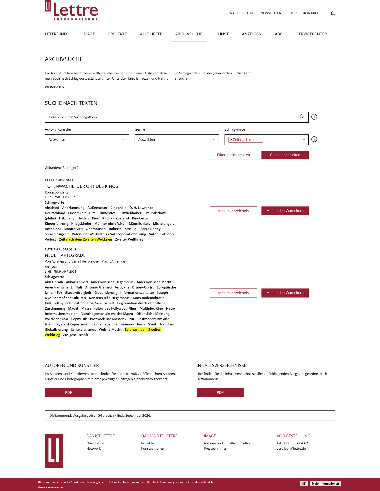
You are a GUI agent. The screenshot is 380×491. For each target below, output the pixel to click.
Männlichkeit (139, 223)
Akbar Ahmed (77, 282)
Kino (95, 218)
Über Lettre (95, 443)
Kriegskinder (81, 223)
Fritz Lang (66, 218)
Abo (279, 34)
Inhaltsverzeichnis (233, 210)
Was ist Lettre (241, 13)
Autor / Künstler (58, 129)
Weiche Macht (110, 329)
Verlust (50, 239)
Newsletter (271, 13)
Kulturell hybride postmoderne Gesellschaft (79, 303)
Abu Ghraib (54, 282)
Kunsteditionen (152, 448)
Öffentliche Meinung (153, 313)
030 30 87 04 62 (295, 443)
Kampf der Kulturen (70, 298)
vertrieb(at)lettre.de (291, 448)
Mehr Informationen (325, 483)
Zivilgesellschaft (75, 334)
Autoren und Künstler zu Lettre (227, 443)
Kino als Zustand (115, 218)
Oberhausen (96, 228)
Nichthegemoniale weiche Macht (107, 313)
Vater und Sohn (161, 234)
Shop (292, 13)
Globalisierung (105, 292)
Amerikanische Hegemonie (112, 282)
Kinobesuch (141, 218)
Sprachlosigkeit (57, 234)
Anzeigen (252, 34)
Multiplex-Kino (151, 308)
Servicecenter (311, 34)
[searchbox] (87, 139)
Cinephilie (118, 207)
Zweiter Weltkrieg (129, 239)
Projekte (117, 34)
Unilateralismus (83, 329)
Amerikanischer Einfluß (63, 287)
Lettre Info (57, 34)
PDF (68, 392)
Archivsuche (188, 34)
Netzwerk (93, 448)
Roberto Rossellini (123, 228)
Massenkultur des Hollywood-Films (109, 308)
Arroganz (122, 287)
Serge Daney (151, 228)
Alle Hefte (151, 34)
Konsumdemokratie (148, 298)
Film (92, 213)
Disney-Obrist (143, 287)
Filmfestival (108, 213)
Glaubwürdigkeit (78, 292)
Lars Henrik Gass (59, 180)
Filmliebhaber (130, 213)
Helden (83, 218)
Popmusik (79, 319)
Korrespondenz (56, 192)
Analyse (51, 266)
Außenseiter (97, 207)
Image (88, 34)
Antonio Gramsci (98, 287)
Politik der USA (56, 319)
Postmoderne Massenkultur (112, 319)
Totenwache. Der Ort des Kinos (81, 186)
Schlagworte (235, 129)
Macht (73, 308)
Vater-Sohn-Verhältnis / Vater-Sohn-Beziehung (109, 234)
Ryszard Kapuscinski (73, 324)
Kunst (222, 34)
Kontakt (310, 13)
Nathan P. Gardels (60, 249)
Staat (152, 324)
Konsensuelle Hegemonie (109, 298)
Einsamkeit (77, 213)
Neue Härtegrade (65, 255)
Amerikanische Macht (154, 282)
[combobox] (87, 139)
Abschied (52, 207)
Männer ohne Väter (110, 223)
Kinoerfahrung (56, 223)
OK (304, 483)
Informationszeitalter (137, 292)
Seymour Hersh (133, 324)
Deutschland (55, 213)
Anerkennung (73, 207)
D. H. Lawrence (141, 207)
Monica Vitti (73, 228)
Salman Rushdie (104, 324)
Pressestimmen (215, 448)
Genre (140, 129)
